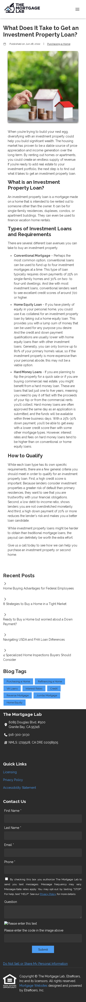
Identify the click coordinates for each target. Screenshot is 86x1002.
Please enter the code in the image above (33, 930)
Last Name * (12, 828)
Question (10, 902)
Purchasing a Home (58, 43)
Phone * (9, 862)
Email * (9, 845)
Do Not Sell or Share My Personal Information (35, 963)
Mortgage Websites (33, 985)
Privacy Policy (13, 780)
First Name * (12, 810)
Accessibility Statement (19, 787)
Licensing (10, 772)
